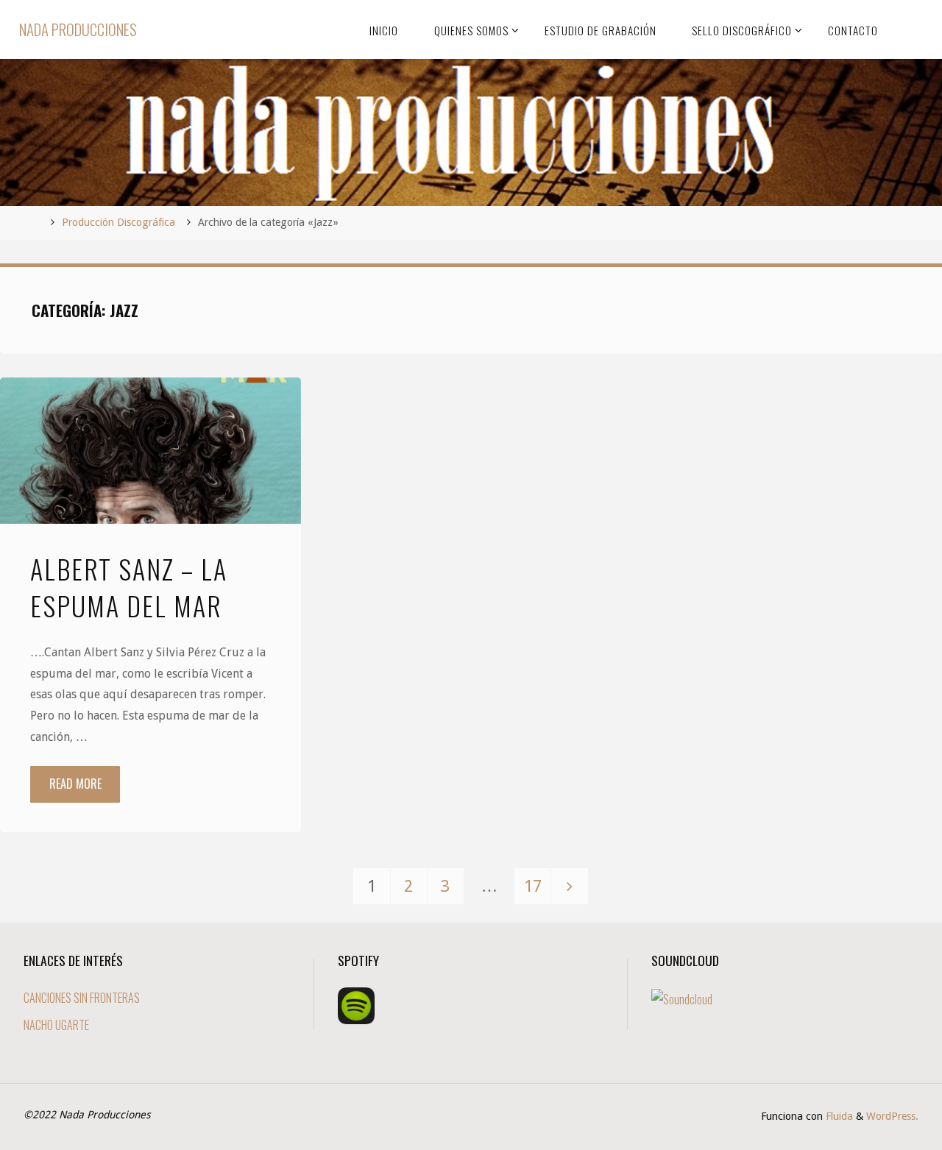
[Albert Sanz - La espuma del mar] (150, 451)
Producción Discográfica (118, 222)
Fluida (838, 1116)
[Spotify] (356, 1004)
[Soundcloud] (681, 998)
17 (533, 885)
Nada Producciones (78, 29)
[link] (909, 29)
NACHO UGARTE (56, 1025)
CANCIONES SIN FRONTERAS (82, 998)
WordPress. (892, 1116)
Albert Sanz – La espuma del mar (128, 587)
